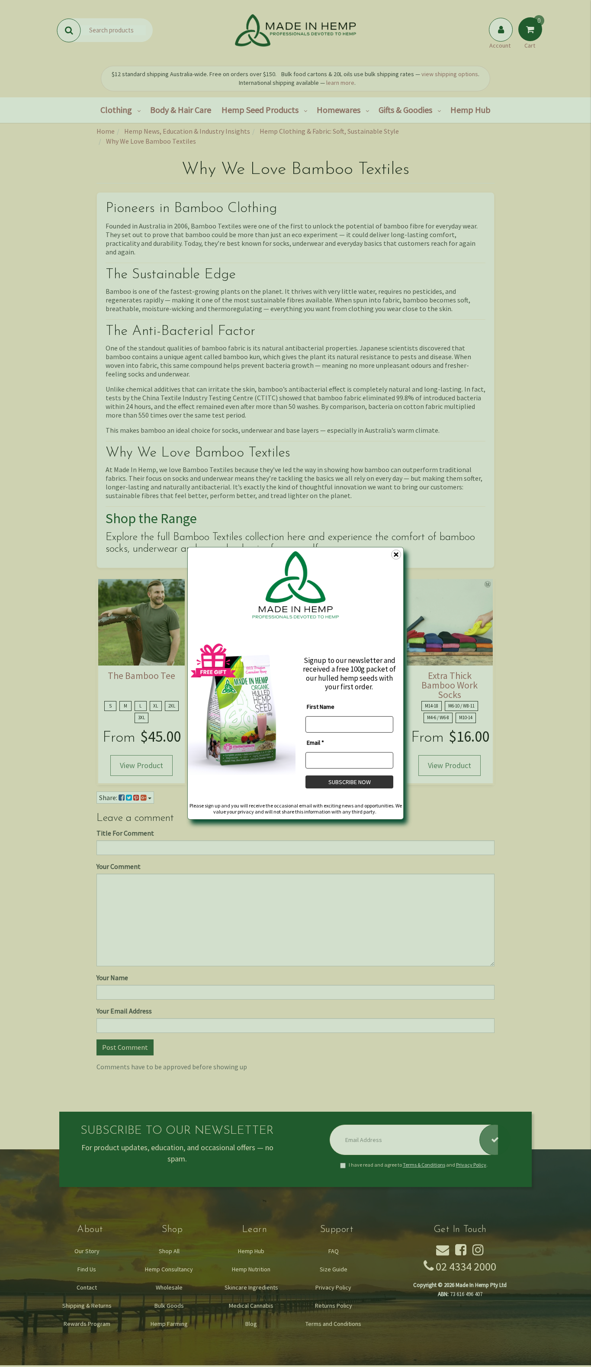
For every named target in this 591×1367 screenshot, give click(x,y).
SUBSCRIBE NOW (349, 782)
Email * (315, 742)
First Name (320, 707)
